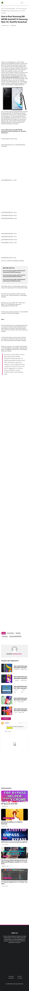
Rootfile (18, 633)
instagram (11, 978)
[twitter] (5, 641)
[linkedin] (14, 641)
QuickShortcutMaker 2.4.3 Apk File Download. (11, 823)
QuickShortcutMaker (8, 818)
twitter (19, 976)
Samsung (4, 636)
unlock (5, 838)
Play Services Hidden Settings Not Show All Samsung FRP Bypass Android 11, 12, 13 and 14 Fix (14, 861)
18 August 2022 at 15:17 (23, 722)
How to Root (10, 633)
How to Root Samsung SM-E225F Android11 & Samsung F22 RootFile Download (14, 271)
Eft (10, 139)
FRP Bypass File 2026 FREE (9, 804)
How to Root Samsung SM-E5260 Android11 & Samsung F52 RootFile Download (21, 667)
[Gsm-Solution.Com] (2, 3)
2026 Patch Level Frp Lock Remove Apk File (14, 842)
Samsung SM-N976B (10, 8)
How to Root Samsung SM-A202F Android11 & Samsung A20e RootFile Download (14, 275)
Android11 (17, 669)
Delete (9, 731)
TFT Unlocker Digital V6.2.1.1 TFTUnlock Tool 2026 (14, 882)
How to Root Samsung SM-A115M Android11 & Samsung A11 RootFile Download (14, 280)
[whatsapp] (8, 641)
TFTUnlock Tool (7, 878)
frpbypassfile (6, 799)
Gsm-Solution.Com (18, 983)
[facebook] (2, 641)
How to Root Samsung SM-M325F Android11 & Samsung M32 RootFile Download (20, 677)
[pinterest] (11, 641)
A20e (16, 712)
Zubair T (7, 723)
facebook (11, 976)
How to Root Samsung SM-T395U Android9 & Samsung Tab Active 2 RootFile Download (20, 687)
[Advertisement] (14, 45)
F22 (15, 701)
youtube (19, 978)
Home (2, 8)
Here (15, 180)
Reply (6, 731)
